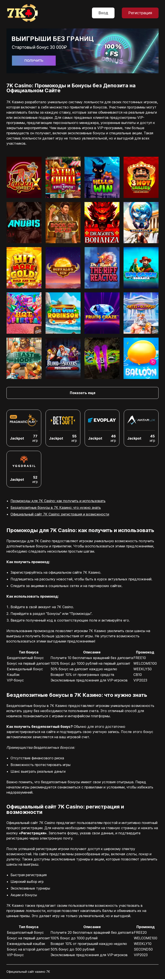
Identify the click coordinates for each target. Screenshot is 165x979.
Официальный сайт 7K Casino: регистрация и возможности (60, 514)
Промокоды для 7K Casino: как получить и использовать (58, 501)
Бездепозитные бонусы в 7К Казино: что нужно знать (56, 507)
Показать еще (82, 393)
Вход (103, 13)
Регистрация (140, 13)
